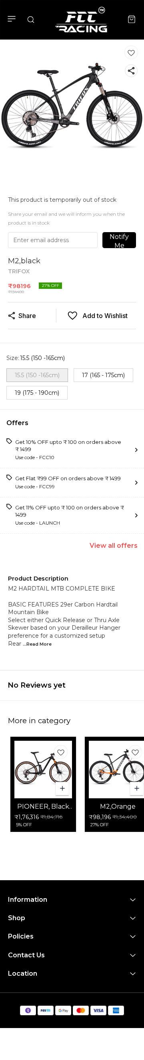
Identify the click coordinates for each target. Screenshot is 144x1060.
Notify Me (119, 240)
